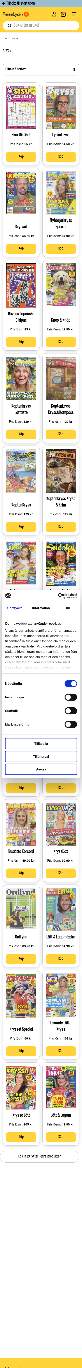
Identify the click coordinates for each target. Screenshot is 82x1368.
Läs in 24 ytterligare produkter (39, 1157)
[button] (54, 14)
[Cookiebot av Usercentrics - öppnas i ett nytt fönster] (58, 596)
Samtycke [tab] (14, 608)
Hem (5, 38)
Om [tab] (67, 608)
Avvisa (41, 769)
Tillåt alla (41, 744)
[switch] (71, 697)
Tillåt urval (41, 756)
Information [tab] (41, 608)
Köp (21, 157)
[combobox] (41, 25)
